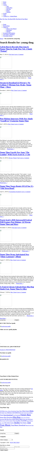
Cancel (5, 450)
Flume (1, 415)
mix (6, 420)
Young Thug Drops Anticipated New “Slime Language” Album (14, 255)
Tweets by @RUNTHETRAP (7, 349)
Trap (29, 422)
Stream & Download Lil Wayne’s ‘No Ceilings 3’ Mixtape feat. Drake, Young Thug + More (15, 85)
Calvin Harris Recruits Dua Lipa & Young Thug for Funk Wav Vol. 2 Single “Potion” (16, 49)
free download (8, 415)
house (13, 419)
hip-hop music (23, 417)
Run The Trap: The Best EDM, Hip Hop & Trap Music (14, 19)
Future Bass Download (6, 417)
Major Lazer (2, 420)
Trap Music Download (18, 425)
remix (3, 422)
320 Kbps (2, 411)
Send (2, 450)
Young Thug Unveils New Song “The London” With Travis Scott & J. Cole (15, 153)
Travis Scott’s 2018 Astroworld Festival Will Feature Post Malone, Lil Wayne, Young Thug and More (16, 222)
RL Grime (7, 423)
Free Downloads (16, 415)
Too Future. (23, 423)
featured (25, 412)
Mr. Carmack (10, 420)
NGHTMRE (24, 420)
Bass (21, 411)
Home (1, 38)
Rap (0, 422)
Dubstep (9, 412)
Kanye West (25, 419)
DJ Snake (2, 412)
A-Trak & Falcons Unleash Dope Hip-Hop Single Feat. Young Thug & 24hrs (17, 288)
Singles (12, 422)
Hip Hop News (8, 419)
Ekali (22, 412)
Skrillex (17, 423)
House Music (19, 419)
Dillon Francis (25, 411)
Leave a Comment (18, 54)
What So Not (28, 425)
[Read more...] (10, 149)
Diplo (31, 411)
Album (6, 411)
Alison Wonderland (12, 411)
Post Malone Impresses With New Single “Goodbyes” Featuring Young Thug (16, 120)
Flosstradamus (29, 412)
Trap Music (5, 425)
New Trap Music (17, 420)
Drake (6, 412)
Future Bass (26, 415)
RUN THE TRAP (14, 442)
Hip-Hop (16, 417)
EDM (13, 412)
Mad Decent (30, 419)
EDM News (18, 412)
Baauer (18, 411)
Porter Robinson (30, 420)
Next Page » (3, 318)
